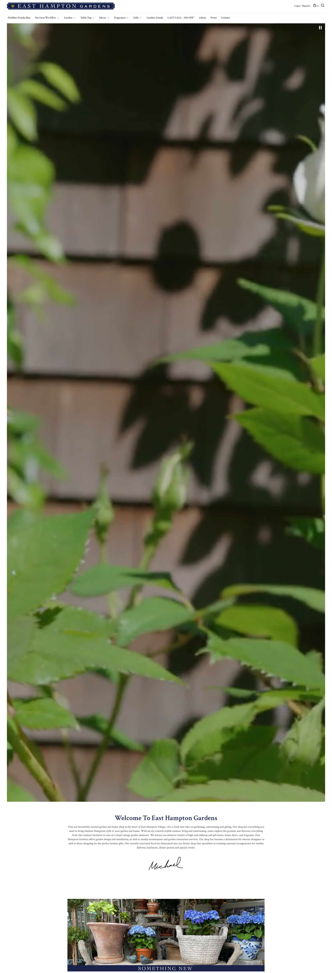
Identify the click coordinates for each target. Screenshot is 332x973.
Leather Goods (155, 18)
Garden (68, 18)
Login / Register (302, 5)
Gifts (136, 18)
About (202, 18)
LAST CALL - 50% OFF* (181, 18)
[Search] (323, 6)
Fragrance (120, 18)
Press (214, 18)
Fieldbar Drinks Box (19, 18)
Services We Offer (45, 18)
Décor (102, 18)
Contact (225, 18)
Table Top (86, 18)
